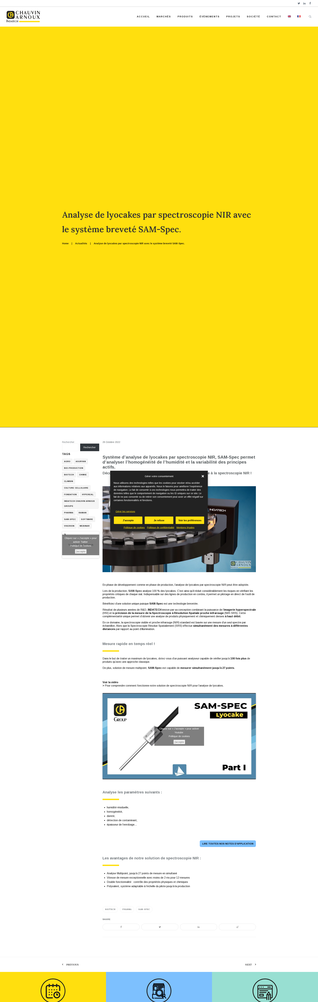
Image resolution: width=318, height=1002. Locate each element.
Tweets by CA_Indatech (81, 545)
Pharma (127, 909)
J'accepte (128, 520)
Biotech (110, 909)
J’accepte (179, 741)
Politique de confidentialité (160, 527)
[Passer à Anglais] (289, 16)
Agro (67, 461)
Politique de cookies (134, 527)
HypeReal (88, 494)
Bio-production (73, 468)
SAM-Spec (135, 590)
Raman (82, 513)
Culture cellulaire (76, 488)
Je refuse (159, 520)
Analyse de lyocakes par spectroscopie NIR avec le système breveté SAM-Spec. (139, 243)
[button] (203, 476)
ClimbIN (68, 481)
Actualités (81, 243)
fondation (70, 494)
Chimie (83, 475)
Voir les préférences (189, 520)
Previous (72, 964)
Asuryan (81, 461)
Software (87, 519)
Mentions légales (185, 527)
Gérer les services (125, 511)
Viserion (69, 526)
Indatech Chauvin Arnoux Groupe (79, 503)
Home (65, 243)
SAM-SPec (144, 909)
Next (248, 964)
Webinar (85, 526)
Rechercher (68, 442)
